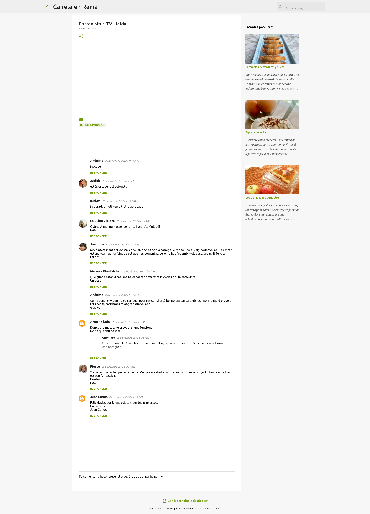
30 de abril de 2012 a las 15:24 (133, 337)
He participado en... (92, 125)
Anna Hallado (100, 321)
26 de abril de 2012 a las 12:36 (122, 161)
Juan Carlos (99, 397)
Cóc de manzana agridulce (262, 197)
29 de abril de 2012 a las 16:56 (122, 295)
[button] (81, 36)
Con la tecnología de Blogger (187, 500)
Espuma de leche (255, 132)
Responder (98, 172)
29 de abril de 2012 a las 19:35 (118, 366)
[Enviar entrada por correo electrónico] (81, 120)
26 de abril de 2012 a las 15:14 (118, 181)
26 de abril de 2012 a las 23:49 (133, 221)
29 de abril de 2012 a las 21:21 (126, 397)
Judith (95, 180)
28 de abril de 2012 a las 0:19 (139, 271)
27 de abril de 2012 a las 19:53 (122, 244)
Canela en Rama (75, 6)
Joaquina (97, 244)
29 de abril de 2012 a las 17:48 (128, 322)
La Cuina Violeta (102, 221)
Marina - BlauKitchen (105, 271)
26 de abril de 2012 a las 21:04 (119, 201)
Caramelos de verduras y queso (265, 67)
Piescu (95, 366)
